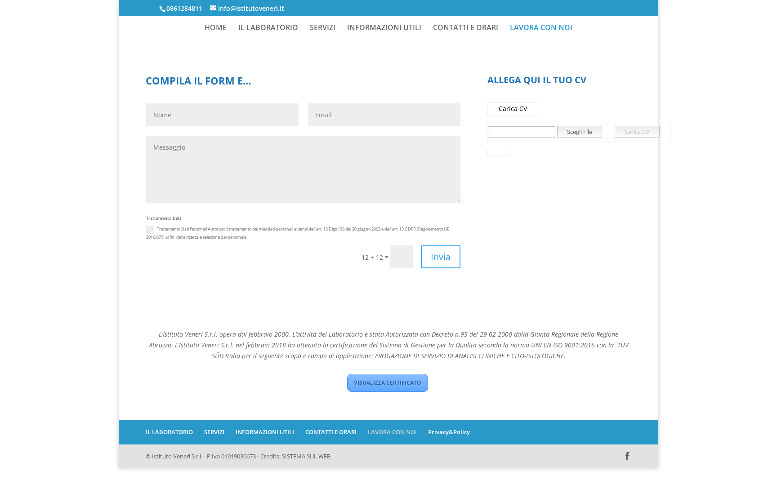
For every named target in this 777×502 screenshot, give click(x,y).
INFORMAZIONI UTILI (384, 28)
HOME (216, 28)
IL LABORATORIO (268, 28)
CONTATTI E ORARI (465, 28)
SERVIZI (322, 28)
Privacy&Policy (449, 432)
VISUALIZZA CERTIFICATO (387, 382)
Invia (441, 257)
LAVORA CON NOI (541, 28)
